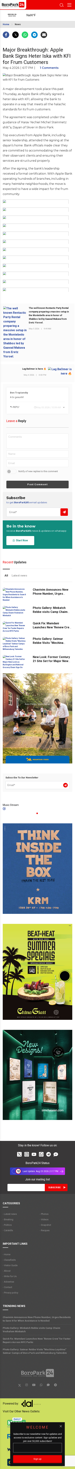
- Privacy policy (10, 1292)
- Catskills (8, 1230)
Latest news (19, 575)
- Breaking (8, 1219)
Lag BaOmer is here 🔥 (34, 369)
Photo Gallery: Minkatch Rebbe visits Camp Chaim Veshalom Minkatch (50, 612)
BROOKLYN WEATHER (35, 15)
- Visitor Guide (10, 1265)
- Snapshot (45, 1225)
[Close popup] (61, 1426)
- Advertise (8, 1281)
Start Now (21, 540)
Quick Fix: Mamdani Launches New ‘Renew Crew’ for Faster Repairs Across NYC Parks (37, 1340)
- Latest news (10, 1214)
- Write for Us (10, 1276)
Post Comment (37, 484)
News (18, 24)
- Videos (44, 1219)
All (6, 575)
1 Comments (49, 68)
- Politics (7, 1225)
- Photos (44, 1214)
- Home (6, 1254)
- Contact (7, 1287)
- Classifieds (9, 1260)
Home (6, 24)
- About (7, 1270)
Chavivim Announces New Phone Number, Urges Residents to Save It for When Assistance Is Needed (37, 1319)
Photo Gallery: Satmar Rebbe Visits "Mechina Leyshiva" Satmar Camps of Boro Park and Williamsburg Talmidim (35, 1351)
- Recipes (45, 1230)
